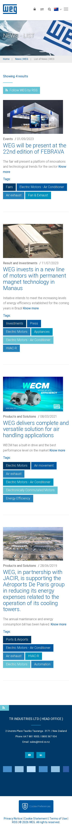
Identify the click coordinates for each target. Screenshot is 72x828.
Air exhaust (13, 195)
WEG (8, 9)
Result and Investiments (20, 263)
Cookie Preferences (39, 806)
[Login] (35, 9)
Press (34, 323)
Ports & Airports (17, 639)
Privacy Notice (13, 818)
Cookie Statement (36, 818)
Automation (42, 664)
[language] (58, 9)
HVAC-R (11, 348)
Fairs (9, 187)
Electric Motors (16, 332)
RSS (14, 822)
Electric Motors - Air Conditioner (42, 187)
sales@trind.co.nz (40, 742)
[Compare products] (42, 9)
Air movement (44, 465)
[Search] (49, 9)
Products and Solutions (19, 416)
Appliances (42, 332)
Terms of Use (58, 818)
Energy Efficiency (18, 498)
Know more (31, 308)
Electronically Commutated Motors (30, 490)
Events (8, 139)
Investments (14, 323)
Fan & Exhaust (38, 195)
